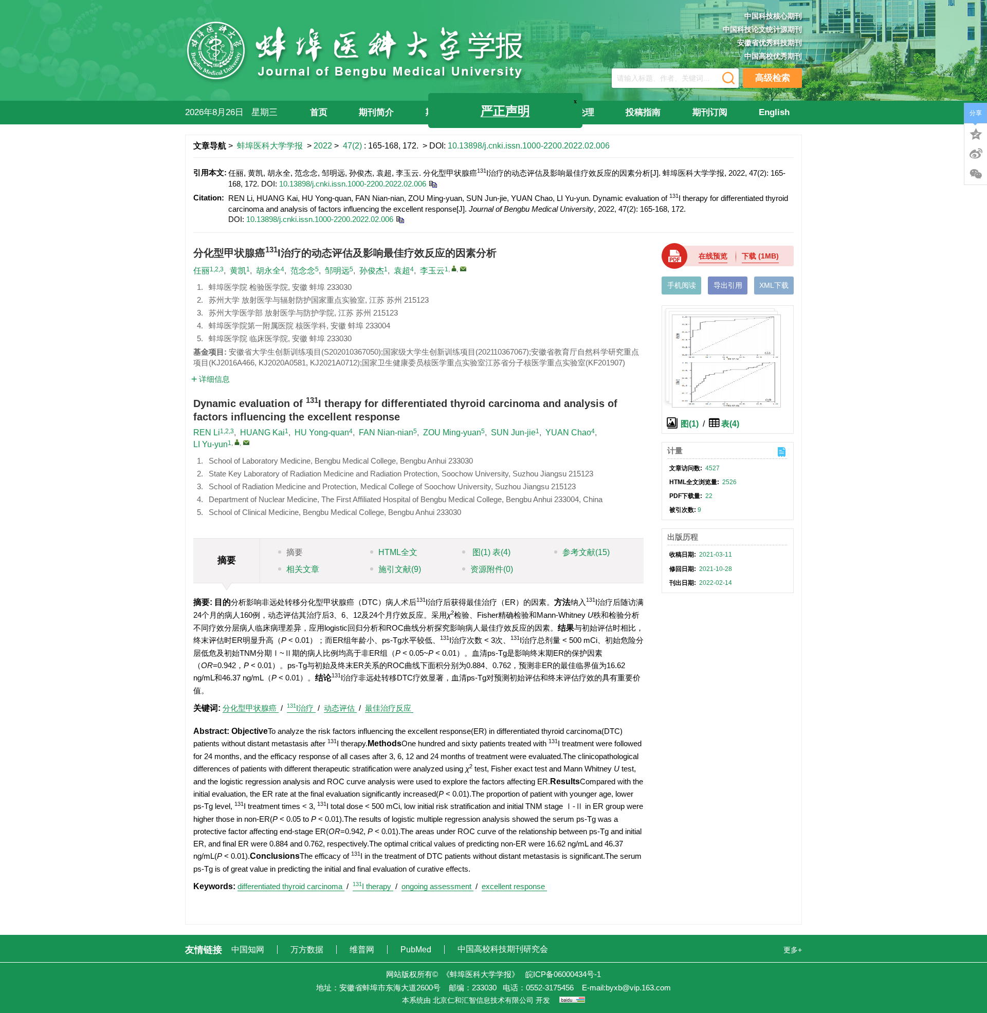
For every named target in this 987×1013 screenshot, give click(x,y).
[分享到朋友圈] (975, 174)
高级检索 (772, 78)
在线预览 (713, 256)
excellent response (514, 886)
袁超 (402, 270)
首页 (318, 112)
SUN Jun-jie (513, 432)
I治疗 (301, 708)
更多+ (792, 950)
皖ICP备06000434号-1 (563, 974)
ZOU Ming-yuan (452, 432)
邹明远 (337, 270)
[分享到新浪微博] (975, 153)
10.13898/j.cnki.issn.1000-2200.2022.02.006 (529, 145)
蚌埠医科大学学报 (270, 145)
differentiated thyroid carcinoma (290, 886)
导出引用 (728, 285)
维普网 (363, 949)
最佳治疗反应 (389, 708)
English (774, 112)
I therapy (373, 886)
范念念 (302, 270)
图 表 (490, 552)
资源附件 (491, 569)
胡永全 (268, 270)
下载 (760, 256)
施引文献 (399, 569)
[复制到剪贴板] (432, 183)
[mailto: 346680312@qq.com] (246, 442)
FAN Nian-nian (386, 432)
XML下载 (774, 285)
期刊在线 (443, 112)
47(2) (353, 145)
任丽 (201, 270)
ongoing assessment (437, 886)
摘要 (294, 552)
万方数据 (307, 949)
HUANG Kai (262, 432)
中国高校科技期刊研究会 (503, 949)
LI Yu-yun (210, 444)
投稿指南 (643, 112)
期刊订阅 (709, 112)
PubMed (416, 949)
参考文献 (586, 552)
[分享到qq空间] (975, 133)
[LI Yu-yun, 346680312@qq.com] (237, 442)
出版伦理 (576, 112)
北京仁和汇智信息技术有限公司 (483, 1000)
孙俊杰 (371, 270)
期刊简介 (376, 112)
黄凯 (238, 270)
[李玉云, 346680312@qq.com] (453, 268)
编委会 (514, 112)
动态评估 (340, 708)
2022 (323, 145)
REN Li (206, 432)
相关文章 (302, 569)
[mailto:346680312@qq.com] (463, 268)
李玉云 (432, 270)
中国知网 (248, 949)
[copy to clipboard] (399, 219)
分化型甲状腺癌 (251, 708)
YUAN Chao (568, 432)
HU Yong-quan (322, 432)
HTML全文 (397, 552)
